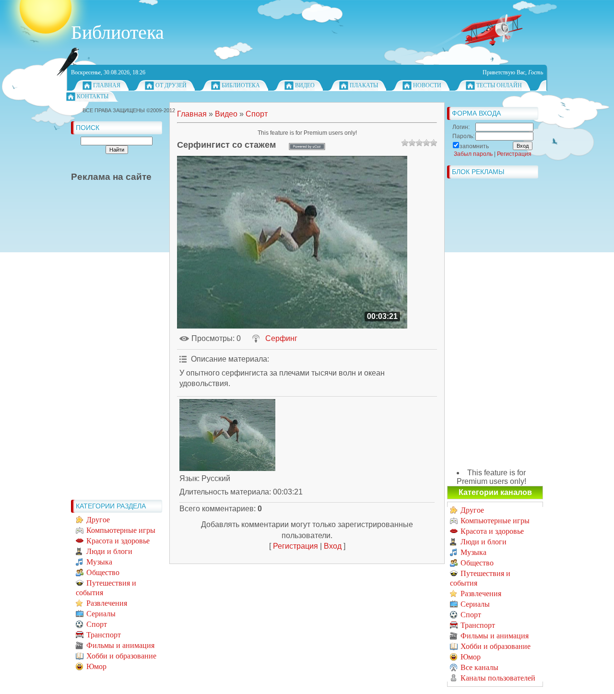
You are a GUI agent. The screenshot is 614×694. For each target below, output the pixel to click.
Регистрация (295, 546)
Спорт (96, 624)
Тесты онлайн (499, 85)
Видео (305, 85)
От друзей (171, 85)
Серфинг (281, 338)
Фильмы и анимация (120, 645)
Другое (98, 520)
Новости (427, 85)
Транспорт (103, 635)
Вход (333, 546)
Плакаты (364, 85)
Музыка (99, 562)
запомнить (474, 146)
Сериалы (101, 614)
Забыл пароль (473, 154)
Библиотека (241, 85)
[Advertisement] (109, 351)
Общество (102, 572)
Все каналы (479, 667)
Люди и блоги (109, 551)
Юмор (96, 666)
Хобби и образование (121, 656)
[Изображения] (227, 435)
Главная (106, 85)
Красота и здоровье (118, 541)
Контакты (92, 96)
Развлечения (106, 603)
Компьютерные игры (120, 530)
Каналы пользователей (497, 678)
